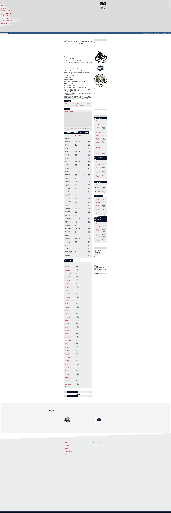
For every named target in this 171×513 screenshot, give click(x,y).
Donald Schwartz (67, 293)
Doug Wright (98, 164)
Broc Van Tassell (67, 276)
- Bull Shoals (96, 256)
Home (3, 5)
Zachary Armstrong (68, 384)
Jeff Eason (66, 313)
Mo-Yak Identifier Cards (97, 250)
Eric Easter (66, 296)
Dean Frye (66, 290)
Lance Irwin (66, 331)
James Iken (66, 306)
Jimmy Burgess (67, 304)
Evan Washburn (67, 297)
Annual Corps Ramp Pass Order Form (100, 269)
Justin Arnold (67, 326)
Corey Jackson (67, 284)
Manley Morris (98, 206)
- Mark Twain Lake (97, 263)
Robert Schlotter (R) (68, 363)
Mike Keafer (98, 153)
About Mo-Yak (6, 13)
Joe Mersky (66, 320)
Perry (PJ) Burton (67, 357)
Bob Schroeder (98, 208)
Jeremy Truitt (67, 316)
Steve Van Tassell (67, 373)
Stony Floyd (67, 374)
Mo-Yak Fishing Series (147, 33)
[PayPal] (169, 4)
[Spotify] (169, 6)
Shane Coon (67, 367)
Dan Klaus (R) (98, 205)
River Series (5, 18)
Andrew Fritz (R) (98, 199)
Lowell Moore (98, 203)
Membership (5, 10)
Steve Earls (66, 371)
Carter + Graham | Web (103, 512)
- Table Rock (96, 257)
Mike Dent (66, 347)
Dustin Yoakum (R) (68, 294)
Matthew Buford (67, 337)
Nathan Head (67, 351)
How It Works (6, 23)
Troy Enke (97, 138)
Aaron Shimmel (67, 266)
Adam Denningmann (68, 267)
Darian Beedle (67, 287)
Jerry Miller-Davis (67, 317)
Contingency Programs (10, 21)
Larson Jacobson (67, 334)
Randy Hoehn (67, 360)
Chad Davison (67, 277)
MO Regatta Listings (97, 253)
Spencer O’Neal (98, 132)
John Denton (67, 323)
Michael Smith (67, 344)
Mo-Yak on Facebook (97, 251)
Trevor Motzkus (67, 377)
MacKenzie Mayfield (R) (68, 336)
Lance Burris (98, 141)
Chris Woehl (98, 150)
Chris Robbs (67, 283)
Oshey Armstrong (67, 353)
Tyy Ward (66, 381)
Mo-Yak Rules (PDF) (97, 252)
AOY (102, 120)
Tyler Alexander (98, 127)
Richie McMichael (67, 361)
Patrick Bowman (67, 354)
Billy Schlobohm (67, 270)
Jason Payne (67, 310)
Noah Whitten (98, 147)
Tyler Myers (66, 380)
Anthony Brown (67, 269)
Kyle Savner (67, 330)
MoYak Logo (96, 268)
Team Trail (4, 16)
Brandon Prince (67, 274)
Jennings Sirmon (67, 314)
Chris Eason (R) (67, 280)
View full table (105, 155)
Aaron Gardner (67, 264)
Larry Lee (97, 169)
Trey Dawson (98, 202)
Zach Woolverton (67, 383)
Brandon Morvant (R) (68, 273)
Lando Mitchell (67, 333)
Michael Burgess (67, 341)
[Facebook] (169, 3)
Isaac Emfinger (67, 300)
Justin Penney (67, 327)
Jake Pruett (66, 303)
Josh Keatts (66, 324)
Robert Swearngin (68, 364)
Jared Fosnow (67, 307)
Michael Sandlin (67, 343)
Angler (96, 120)
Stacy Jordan (67, 370)
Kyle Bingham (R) (98, 227)
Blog (2, 26)
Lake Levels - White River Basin (99, 267)
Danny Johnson (67, 286)
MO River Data (96, 254)
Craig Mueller (98, 226)
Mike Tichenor (67, 350)
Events (3, 8)
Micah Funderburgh (68, 340)
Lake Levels (96, 266)
